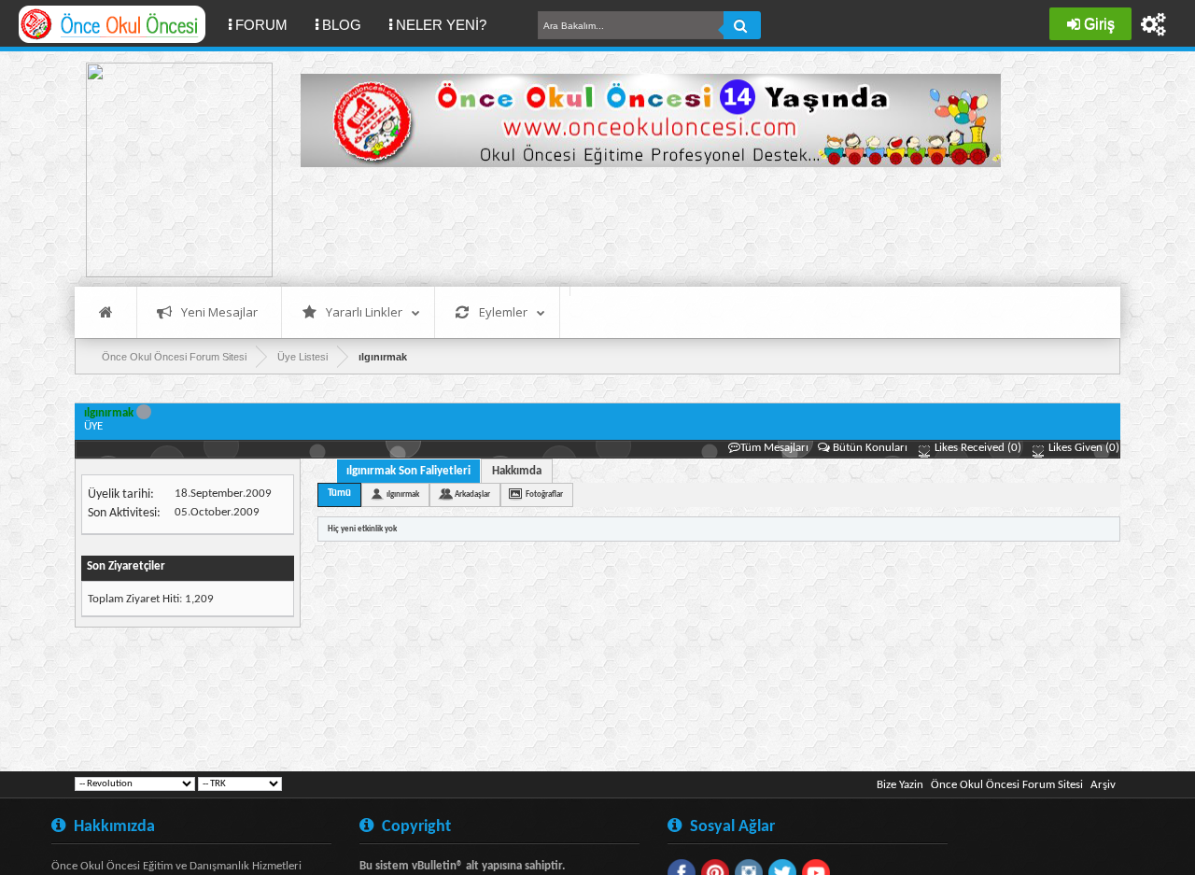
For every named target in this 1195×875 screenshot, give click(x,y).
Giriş (1099, 24)
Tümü (339, 493)
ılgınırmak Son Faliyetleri (408, 471)
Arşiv (1103, 785)
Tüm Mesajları (774, 448)
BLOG (341, 25)
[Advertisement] (640, 224)
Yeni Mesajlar (219, 311)
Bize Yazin (900, 785)
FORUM (268, 24)
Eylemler (503, 311)
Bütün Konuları (870, 448)
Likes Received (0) (976, 448)
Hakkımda (516, 471)
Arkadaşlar (472, 494)
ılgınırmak (403, 494)
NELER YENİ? (441, 25)
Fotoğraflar (544, 494)
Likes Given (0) (1082, 448)
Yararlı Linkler (364, 311)
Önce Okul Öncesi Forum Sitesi (1007, 785)
